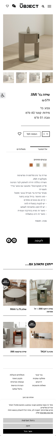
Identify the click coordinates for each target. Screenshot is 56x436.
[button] (2, 95)
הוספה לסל (32, 134)
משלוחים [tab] (21, 149)
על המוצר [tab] (42, 149)
